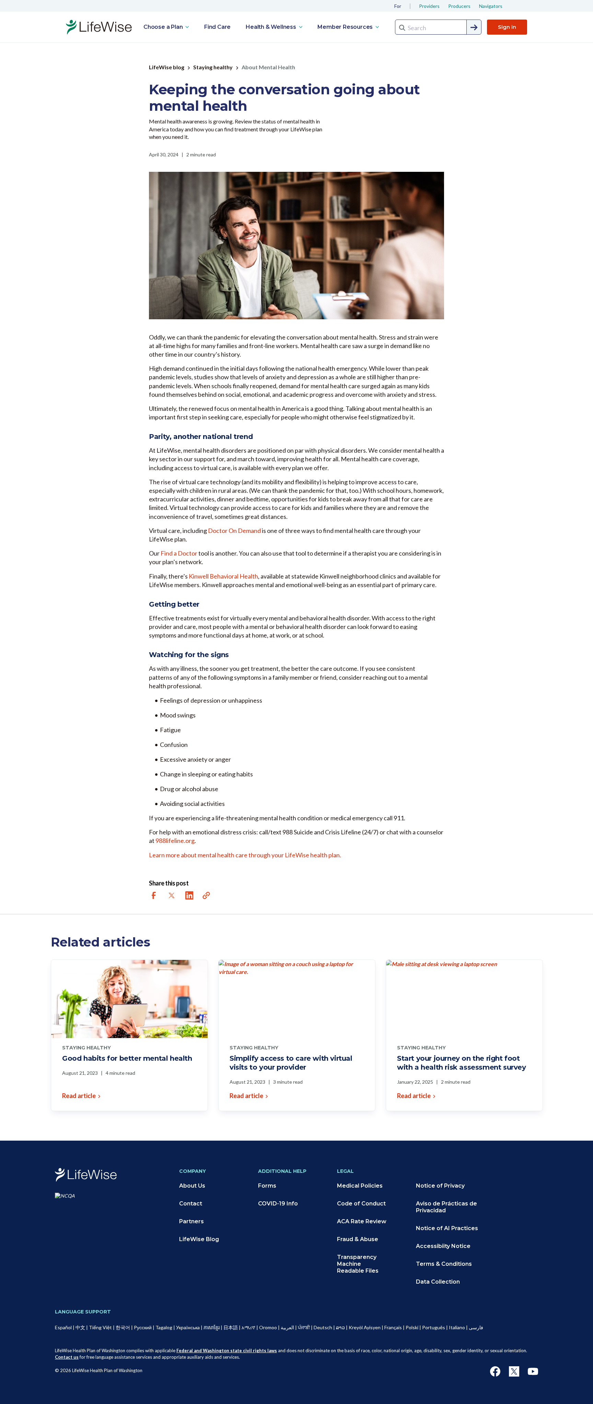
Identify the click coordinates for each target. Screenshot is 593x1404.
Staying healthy (213, 67)
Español (63, 1327)
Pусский (143, 1327)
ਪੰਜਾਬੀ (304, 1327)
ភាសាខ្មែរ (212, 1327)
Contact (190, 1203)
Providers (429, 6)
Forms (267, 1185)
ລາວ (340, 1327)
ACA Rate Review (361, 1221)
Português (433, 1327)
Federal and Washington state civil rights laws (226, 1350)
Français (393, 1327)
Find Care (217, 27)
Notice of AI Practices (447, 1228)
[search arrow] (474, 27)
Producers (459, 6)
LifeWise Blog (199, 1239)
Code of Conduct (361, 1203)
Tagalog (163, 1327)
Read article (79, 1095)
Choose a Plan (163, 27)
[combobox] (438, 27)
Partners (191, 1221)
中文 (80, 1327)
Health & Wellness (271, 27)
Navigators (490, 6)
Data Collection (438, 1281)
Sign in (507, 27)
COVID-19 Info (278, 1203)
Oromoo (268, 1327)
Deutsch (323, 1327)
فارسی (476, 1327)
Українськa (188, 1327)
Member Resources (345, 27)
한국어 (123, 1327)
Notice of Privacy (440, 1185)
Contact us (67, 1357)
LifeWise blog (166, 67)
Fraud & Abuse (357, 1239)
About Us (192, 1185)
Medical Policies (360, 1185)
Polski (412, 1327)
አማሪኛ (248, 1327)
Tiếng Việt (100, 1327)
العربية (287, 1327)
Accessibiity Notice (443, 1246)
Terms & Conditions (444, 1264)
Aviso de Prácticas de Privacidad (446, 1207)
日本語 (230, 1327)
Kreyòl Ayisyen (365, 1327)
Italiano (457, 1327)
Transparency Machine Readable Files (358, 1264)
